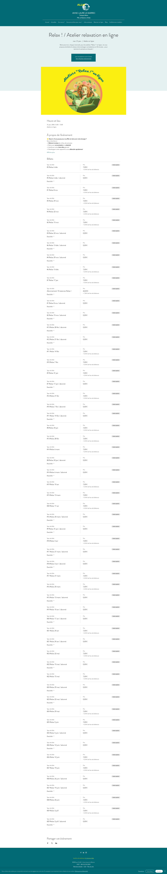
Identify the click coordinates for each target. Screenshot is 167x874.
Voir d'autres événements (83, 58)
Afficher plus (51, 152)
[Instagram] (86, 852)
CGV (85, 866)
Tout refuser (150, 871)
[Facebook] (81, 852)
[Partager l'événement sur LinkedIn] (56, 843)
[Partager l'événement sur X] (52, 843)
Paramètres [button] (141, 871)
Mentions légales (78, 866)
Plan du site (90, 866)
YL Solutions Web (89, 858)
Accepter (159, 871)
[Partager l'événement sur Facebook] (48, 843)
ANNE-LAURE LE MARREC (83, 13)
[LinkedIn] (83, 852)
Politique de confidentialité (81, 871)
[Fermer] (165, 871)
